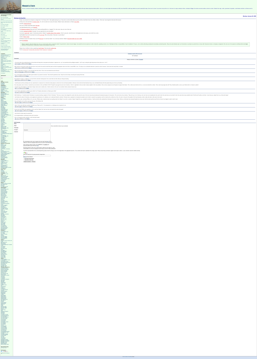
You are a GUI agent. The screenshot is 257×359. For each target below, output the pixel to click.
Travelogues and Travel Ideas (5, 71)
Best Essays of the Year (4, 55)
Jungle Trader (3, 117)
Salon (2, 310)
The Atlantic (3, 131)
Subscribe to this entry (29, 159)
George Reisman (3, 207)
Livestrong (2, 119)
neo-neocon (3, 217)
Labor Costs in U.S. (4, 35)
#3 (15, 71)
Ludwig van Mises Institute (5, 153)
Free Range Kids (3, 111)
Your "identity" (3, 37)
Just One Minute (3, 212)
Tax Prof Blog (3, 181)
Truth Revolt (3, 338)
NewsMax (2, 300)
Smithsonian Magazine (4, 311)
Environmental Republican (5, 203)
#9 (15, 106)
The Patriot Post (3, 329)
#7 (15, 92)
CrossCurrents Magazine (5, 279)
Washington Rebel (4, 228)
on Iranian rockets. (36, 21)
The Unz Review (3, 330)
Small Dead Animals (4, 90)
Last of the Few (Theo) (4, 88)
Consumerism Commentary (5, 148)
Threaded (141, 59)
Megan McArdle (3, 155)
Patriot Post (3, 304)
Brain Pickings (3, 107)
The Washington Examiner (5, 331)
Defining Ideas (3, 282)
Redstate (2, 221)
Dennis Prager (3, 283)
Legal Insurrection (4, 177)
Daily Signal (3, 280)
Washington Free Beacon (5, 340)
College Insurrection (4, 162)
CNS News (3, 276)
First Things (3, 232)
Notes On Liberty (3, 219)
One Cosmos (3, 263)
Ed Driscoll (2, 202)
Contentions (3, 278)
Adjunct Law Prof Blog (4, 176)
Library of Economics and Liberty (6, 152)
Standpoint (2, 312)
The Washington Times (4, 332)
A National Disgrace (27, 23)
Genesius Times (3, 113)
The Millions (3, 137)
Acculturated (3, 98)
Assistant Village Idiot (4, 103)
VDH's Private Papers (4, 227)
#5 (15, 80)
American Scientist (4, 242)
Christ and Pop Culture (4, 231)
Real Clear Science (4, 254)
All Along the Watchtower (5, 94)
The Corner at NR (4, 317)
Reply (30, 63)
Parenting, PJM (3, 264)
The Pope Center (3, 168)
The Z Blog (2, 139)
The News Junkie (25, 49)
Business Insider (3, 144)
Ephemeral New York (4, 109)
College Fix (3, 161)
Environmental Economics (5, 151)
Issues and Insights (4, 211)
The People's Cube (4, 172)
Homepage (16, 127)
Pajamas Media (3, 303)
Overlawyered (3, 180)
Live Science (3, 247)
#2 (15, 67)
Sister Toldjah (3, 223)
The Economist (3, 319)
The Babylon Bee (3, 132)
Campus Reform (3, 160)
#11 (15, 118)
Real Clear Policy (3, 306)
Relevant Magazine (4, 238)
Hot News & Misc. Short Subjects (6, 60)
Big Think (2, 106)
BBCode (25, 156)
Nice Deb (2, 218)
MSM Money (3, 156)
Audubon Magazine (4, 105)
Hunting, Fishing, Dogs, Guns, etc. (6, 61)
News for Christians (4, 234)
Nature (2, 249)
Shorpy (2, 125)
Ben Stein (37, 25)
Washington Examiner (4, 339)
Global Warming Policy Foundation (6, 244)
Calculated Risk (3, 147)
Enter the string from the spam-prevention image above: (34, 154)
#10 (15, 110)
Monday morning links (19, 18)
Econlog (2, 150)
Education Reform (4, 163)
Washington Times (4, 342)
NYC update (3, 27)
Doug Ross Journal (4, 201)
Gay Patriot (3, 206)
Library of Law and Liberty (5, 178)
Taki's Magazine (3, 128)
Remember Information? (29, 158)
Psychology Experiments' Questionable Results (5, 49)
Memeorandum (3, 295)
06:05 (41, 49)
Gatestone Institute (4, 291)
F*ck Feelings (3, 260)
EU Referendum (3, 87)
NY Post (2, 301)
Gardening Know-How (4, 112)
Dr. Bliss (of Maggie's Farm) (5, 259)
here (48, 141)
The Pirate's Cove (4, 226)
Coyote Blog (3, 108)
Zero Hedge (3, 158)
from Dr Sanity (41, 48)
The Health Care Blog (4, 186)
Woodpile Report (3, 142)
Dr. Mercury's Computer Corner (5, 56)
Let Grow (2, 118)
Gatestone (2, 290)
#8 (15, 102)
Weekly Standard (3, 343)
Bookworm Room (4, 195)
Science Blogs (3, 255)
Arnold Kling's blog (4, 193)
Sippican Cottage (3, 126)
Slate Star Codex (3, 266)
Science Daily (3, 256)
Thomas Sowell (3, 335)
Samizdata (2, 89)
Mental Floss (3, 120)
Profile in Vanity (26, 36)
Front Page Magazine (4, 289)
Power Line (3, 220)
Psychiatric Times (4, 265)
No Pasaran (3, 83)
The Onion (2, 171)
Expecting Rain (3, 96)
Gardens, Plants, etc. (4, 59)
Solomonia (2, 84)
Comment (16, 131)
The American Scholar (4, 314)
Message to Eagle (4, 248)
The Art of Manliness (4, 130)
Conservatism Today (4, 197)
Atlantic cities (3, 104)
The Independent (3, 325)
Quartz (2, 305)
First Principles (3, 286)
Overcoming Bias (4, 123)
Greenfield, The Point (4, 208)
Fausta (2, 204)
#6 (15, 88)
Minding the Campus (4, 166)
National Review (3, 216)
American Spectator (4, 191)
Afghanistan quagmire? (25, 29)
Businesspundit (3, 145)
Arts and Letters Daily (4, 273)
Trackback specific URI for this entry (135, 53)
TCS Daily (2, 313)
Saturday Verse (3, 68)
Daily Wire (2, 281)
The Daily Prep (3, 135)
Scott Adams (3, 124)
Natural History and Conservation (6, 63)
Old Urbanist (3, 122)
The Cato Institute (4, 316)
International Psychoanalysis (5, 262)
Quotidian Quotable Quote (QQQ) (6, 67)
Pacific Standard (3, 302)
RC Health (2, 185)
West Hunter (3, 141)
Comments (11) (45, 49)
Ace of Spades (3, 188)
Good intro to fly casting (4, 24)
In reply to (16, 129)
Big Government (3, 194)
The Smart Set (3, 138)
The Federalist (3, 322)
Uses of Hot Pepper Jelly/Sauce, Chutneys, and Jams (6, 41)
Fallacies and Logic (4, 57)
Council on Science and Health (6, 183)
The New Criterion (4, 327)
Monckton (35, 27)
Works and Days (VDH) (5, 344)
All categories (3, 73)
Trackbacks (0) (50, 49)
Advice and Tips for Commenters (6, 54)
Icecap (2, 245)
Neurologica (3, 250)
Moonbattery (3, 215)
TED (1, 129)
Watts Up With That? (4, 140)
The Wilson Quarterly (4, 334)
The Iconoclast (3, 225)
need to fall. (27, 33)
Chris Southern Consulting (127, 356)
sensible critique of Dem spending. (53, 33)
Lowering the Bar (3, 179)
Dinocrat (2, 199)
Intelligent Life (3, 293)
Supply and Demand (4, 157)
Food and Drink (3, 58)
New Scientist (3, 252)
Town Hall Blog (3, 337)
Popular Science (3, 253)
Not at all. (41, 38)
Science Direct (3, 257)
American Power (3, 190)
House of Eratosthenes (4, 114)
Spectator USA (3, 127)
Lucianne (2, 294)
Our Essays (2, 64)
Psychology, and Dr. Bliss (5, 66)
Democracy (3, 198)
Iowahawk (2, 170)
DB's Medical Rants (4, 184)
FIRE (2, 164)
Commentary (3, 277)
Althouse (2, 100)
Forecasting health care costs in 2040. (74, 38)
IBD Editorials (3, 292)
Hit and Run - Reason (4, 209)
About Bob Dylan (3, 93)
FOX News (3, 288)
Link (19, 63)
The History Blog (3, 136)
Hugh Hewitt (3, 210)
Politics (2, 65)
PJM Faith (2, 235)
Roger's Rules (3, 309)
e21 (1, 149)
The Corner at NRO (4, 318)
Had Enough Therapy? (4, 261)
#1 (15, 63)
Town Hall (2, 336)
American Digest (3, 101)
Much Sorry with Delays (4, 17)
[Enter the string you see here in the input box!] (27, 152)
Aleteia (2, 99)
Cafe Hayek (3, 146)
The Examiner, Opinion (4, 321)
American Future (3, 189)
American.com (3, 272)
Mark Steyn (3, 214)
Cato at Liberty (3, 196)
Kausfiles (2, 213)
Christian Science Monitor (5, 275)
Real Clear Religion (4, 236)
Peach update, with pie (4, 25)
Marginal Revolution (4, 154)
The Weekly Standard (4, 333)
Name (15, 123)
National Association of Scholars (6, 167)
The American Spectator (5, 315)
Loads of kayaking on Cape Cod (6, 47)
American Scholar (4, 102)
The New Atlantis (3, 326)
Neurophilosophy (3, 251)
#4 (15, 76)
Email (15, 125)
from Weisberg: (25, 40)
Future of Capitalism (4, 205)
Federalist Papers (4, 284)
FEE (1, 285)
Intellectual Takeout (4, 116)
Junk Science (3, 246)
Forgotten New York (4, 110)
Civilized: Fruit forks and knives (5, 46)
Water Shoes (3, 34)
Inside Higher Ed (3, 165)
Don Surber (3, 200)
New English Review (4, 299)
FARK (2, 169)
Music (2, 62)
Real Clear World (3, 308)
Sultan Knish (3, 224)
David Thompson (3, 86)
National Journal (3, 296)
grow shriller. (76, 21)
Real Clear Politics (4, 307)
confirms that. (53, 48)
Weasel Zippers (3, 229)
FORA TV (2, 287)
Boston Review (3, 274)
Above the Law (3, 175)
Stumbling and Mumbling (5, 91)
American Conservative (5, 268)
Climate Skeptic (3, 243)
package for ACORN (28, 31)
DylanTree (2, 95)
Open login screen (4, 347)
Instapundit (2, 115)
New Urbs (2, 121)
